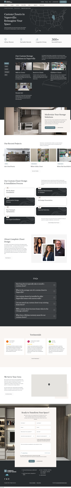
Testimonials (42, 5)
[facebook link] (4, 479)
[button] (49, 384)
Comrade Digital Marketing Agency (61, 482)
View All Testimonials (35, 358)
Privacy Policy (39, 482)
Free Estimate (63, 1)
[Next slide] (66, 155)
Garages (12, 5)
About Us (35, 5)
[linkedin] (6, 479)
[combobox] (27, 436)
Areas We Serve (17, 8)
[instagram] (8, 479)
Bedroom (6, 63)
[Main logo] (8, 1)
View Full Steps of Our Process (53, 222)
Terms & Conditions (32, 482)
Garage (6, 66)
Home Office (23, 5)
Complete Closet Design (8, 8)
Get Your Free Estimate (50, 127)
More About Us (8, 257)
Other (29, 5)
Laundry (17, 5)
